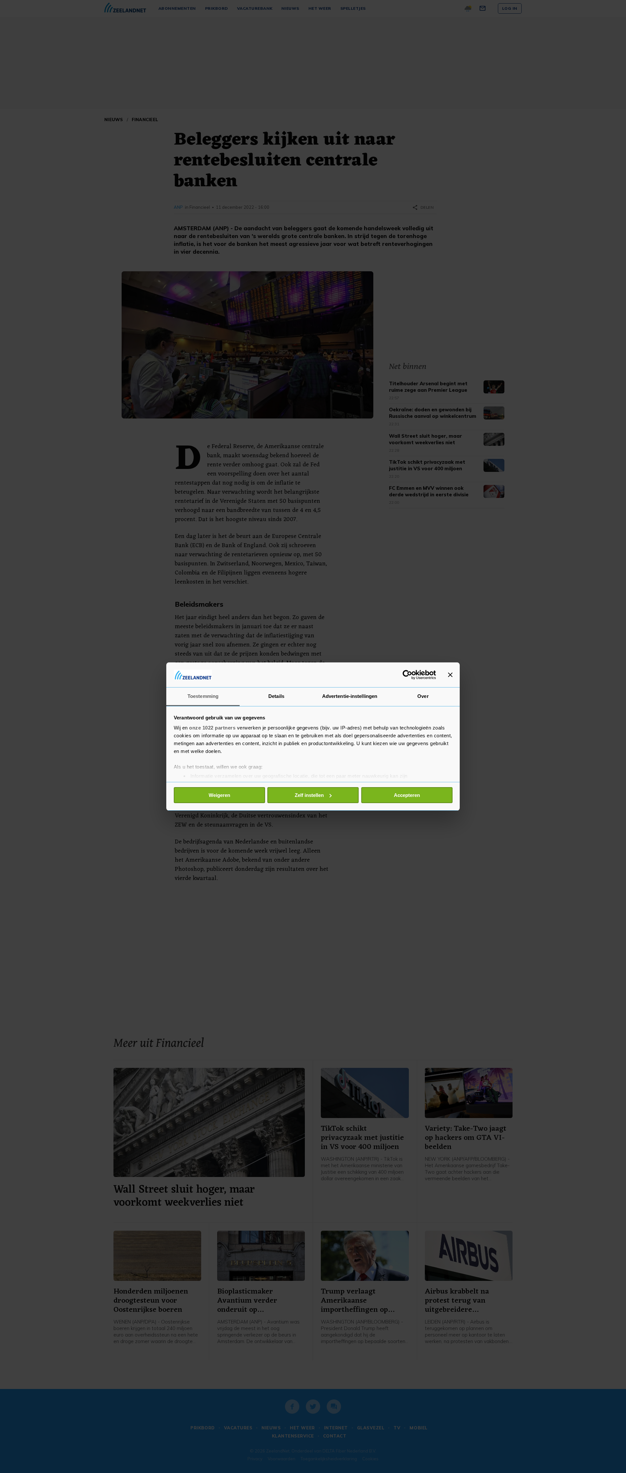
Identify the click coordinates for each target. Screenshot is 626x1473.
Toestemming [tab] (202, 696)
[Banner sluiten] (450, 675)
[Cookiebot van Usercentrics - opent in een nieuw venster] (407, 675)
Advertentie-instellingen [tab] (349, 696)
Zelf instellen (309, 795)
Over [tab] (422, 696)
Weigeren (219, 795)
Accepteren (407, 795)
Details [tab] (276, 696)
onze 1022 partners (212, 727)
